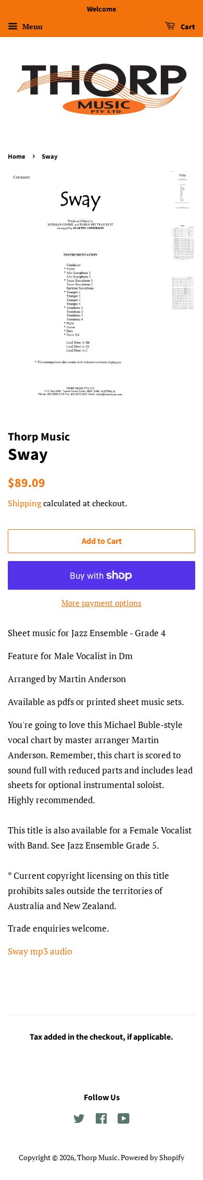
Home (17, 156)
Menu (31, 26)
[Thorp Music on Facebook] (101, 1120)
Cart (187, 27)
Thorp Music (97, 1157)
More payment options (101, 603)
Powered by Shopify (152, 1157)
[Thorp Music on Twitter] (79, 1120)
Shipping (24, 503)
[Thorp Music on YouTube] (124, 1120)
